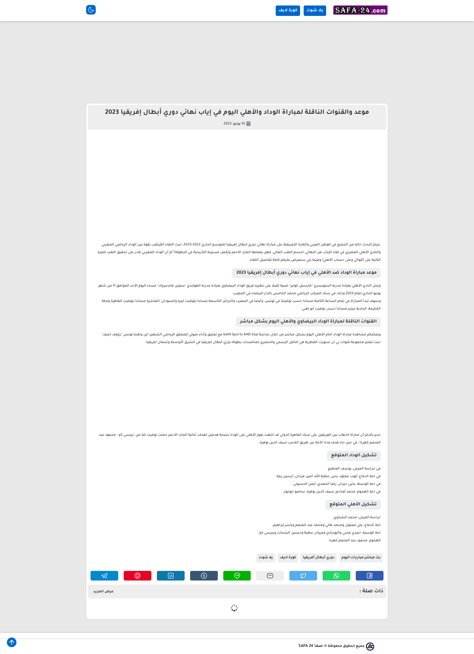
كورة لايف (287, 11)
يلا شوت (314, 11)
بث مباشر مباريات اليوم (361, 558)
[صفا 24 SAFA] (360, 15)
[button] (369, 576)
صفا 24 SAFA (310, 646)
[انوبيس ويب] (370, 646)
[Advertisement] (237, 62)
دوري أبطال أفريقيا (319, 558)
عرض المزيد (103, 592)
